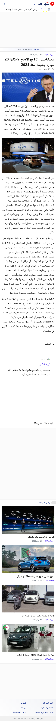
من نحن (23, 708)
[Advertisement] (24, 29)
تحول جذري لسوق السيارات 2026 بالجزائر (35, 576)
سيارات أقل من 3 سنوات (44, 712)
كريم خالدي (43, 69)
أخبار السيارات (49, 55)
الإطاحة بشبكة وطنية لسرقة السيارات (38, 616)
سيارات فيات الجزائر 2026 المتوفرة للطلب (35, 655)
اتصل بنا (23, 703)
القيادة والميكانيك (47, 708)
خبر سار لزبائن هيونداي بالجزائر (41, 537)
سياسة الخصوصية (19, 712)
